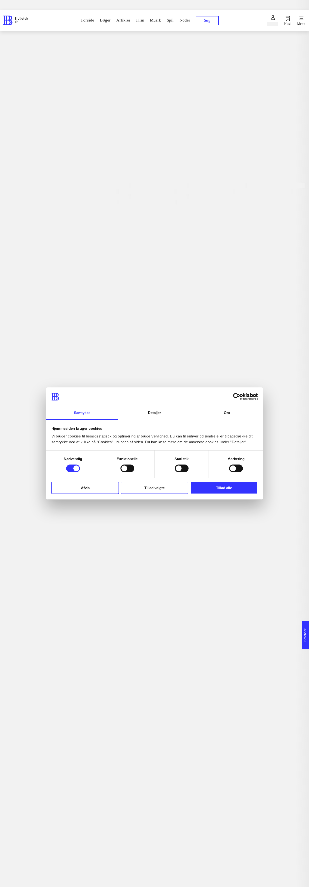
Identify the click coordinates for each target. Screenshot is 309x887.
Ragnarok (94, 301)
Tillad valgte (154, 488)
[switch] (127, 468)
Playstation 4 (120, 132)
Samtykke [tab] (82, 413)
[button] (193, 740)
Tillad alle (224, 488)
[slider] (193, 67)
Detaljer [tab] (154, 413)
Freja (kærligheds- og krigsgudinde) (131, 278)
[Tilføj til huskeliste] (88, 156)
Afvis (85, 488)
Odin (88, 270)
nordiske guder (102, 309)
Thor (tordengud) (105, 285)
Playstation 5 (94, 131)
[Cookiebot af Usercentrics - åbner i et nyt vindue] (237, 396)
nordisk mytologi (105, 293)
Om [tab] (227, 413)
